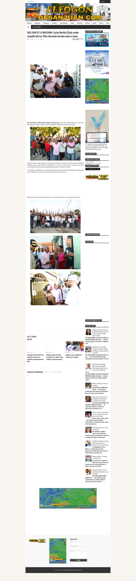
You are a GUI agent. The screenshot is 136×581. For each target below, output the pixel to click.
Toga (28, 27)
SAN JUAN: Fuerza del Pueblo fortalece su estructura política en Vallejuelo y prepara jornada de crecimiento (100, 350)
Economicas (37, 23)
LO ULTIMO (37, 27)
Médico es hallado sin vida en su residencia (100, 384)
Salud (107, 23)
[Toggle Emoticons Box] (28, 375)
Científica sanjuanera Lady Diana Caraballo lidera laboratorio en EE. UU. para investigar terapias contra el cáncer (100, 332)
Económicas (46, 23)
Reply (29, 39)
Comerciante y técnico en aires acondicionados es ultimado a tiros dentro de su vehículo (99, 399)
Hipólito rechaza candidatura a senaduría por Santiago (74, 356)
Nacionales (79, 23)
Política (101, 23)
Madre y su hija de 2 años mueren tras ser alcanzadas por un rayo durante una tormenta (100, 414)
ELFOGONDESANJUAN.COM (67, 570)
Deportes (29, 23)
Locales (72, 23)
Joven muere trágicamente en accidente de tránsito (105, 27)
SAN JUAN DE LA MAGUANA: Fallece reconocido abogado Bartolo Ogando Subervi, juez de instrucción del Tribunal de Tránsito (96, 368)
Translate (98, 164)
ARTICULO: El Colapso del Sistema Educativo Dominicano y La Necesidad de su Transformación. (100, 443)
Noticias (87, 23)
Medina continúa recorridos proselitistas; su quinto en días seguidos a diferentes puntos (54, 357)
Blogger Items (79, 570)
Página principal (30, 1)
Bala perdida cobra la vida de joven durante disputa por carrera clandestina (100, 472)
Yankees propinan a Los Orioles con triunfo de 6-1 (99, 457)
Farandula (54, 23)
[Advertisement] (55, 53)
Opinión (94, 23)
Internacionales (63, 23)
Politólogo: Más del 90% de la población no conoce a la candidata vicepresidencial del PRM (35, 358)
